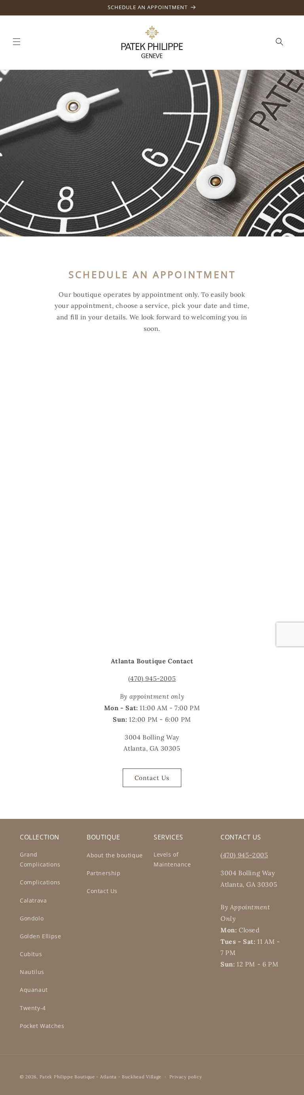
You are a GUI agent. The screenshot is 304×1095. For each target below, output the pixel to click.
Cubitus (31, 954)
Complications (40, 882)
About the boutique (115, 855)
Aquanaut (34, 989)
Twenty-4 (33, 1008)
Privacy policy (185, 1077)
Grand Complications (40, 859)
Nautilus (32, 972)
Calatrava (33, 900)
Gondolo (32, 918)
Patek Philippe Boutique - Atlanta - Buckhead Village (101, 1077)
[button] (16, 41)
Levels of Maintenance (172, 859)
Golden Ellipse (40, 936)
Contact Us (152, 778)
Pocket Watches (42, 1026)
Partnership (104, 873)
